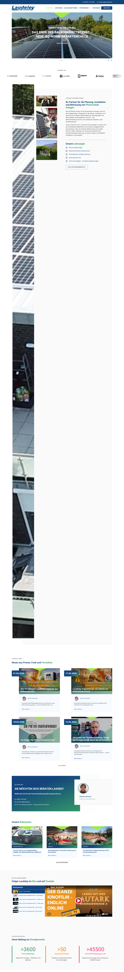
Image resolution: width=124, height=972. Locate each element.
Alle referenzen (62, 862)
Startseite (49, 8)
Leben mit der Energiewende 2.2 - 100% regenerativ (31, 903)
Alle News (62, 765)
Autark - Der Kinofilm (24, 891)
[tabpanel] (78, 901)
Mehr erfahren (62, 45)
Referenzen (96, 8)
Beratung (107, 8)
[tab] (28, 891)
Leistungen (59, 8)
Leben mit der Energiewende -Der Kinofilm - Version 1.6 (31, 911)
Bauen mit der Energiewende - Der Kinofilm (30, 907)
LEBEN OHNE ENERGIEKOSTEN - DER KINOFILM (31, 895)
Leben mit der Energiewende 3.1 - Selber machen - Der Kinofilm (31, 899)
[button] (108, 60)
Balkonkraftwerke (70, 8)
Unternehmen (84, 8)
